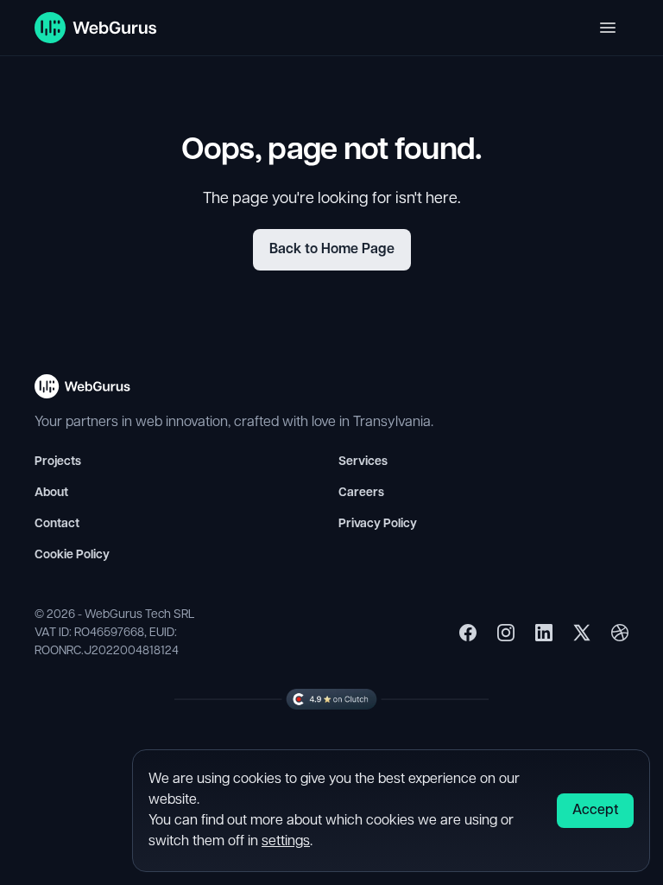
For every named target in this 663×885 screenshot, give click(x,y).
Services (363, 461)
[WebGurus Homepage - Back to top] (83, 393)
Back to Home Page (332, 250)
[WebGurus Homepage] (96, 27)
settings (286, 842)
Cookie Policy (72, 555)
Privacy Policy (377, 524)
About (51, 493)
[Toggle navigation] (607, 27)
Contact (57, 524)
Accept (595, 811)
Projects (58, 461)
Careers (361, 493)
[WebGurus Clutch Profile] (331, 698)
